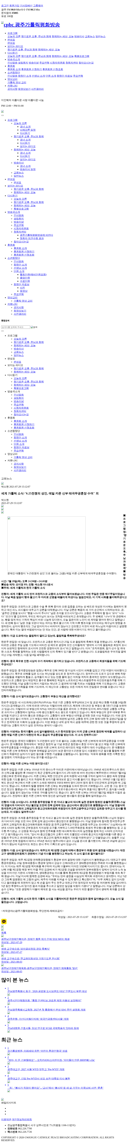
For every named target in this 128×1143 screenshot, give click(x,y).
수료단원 (25, 281)
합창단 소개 (24, 76)
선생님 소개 (38, 76)
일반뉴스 (101, 36)
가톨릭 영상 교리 (16, 82)
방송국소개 (13, 59)
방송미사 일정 (28, 169)
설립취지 (23, 62)
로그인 (5, 5)
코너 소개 (25, 126)
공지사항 (12, 89)
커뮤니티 (12, 85)
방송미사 (79, 36)
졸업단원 (25, 277)
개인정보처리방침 (22, 1119)
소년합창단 (13, 72)
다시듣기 (12, 53)
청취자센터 (72, 62)
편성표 (11, 39)
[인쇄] (2, 509)
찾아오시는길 (86, 62)
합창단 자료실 (64, 76)
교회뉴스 (90, 36)
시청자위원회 (57, 62)
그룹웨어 (38, 5)
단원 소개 (51, 76)
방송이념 (34, 62)
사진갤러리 (37, 89)
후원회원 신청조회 (52, 69)
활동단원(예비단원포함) (33, 274)
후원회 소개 (14, 69)
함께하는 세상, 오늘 (63, 36)
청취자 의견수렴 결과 (32, 238)
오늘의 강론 (14, 36)
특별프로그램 (81, 56)
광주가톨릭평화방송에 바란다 (36, 235)
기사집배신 (26, 5)
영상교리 (12, 79)
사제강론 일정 (28, 130)
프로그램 (12, 33)
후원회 (11, 66)
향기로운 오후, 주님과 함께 (36, 36)
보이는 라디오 (15, 46)
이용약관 (6, 1119)
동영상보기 (24, 89)
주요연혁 (44, 62)
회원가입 (14, 5)
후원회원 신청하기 (31, 69)
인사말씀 (12, 62)
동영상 (23, 291)
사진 (22, 287)
